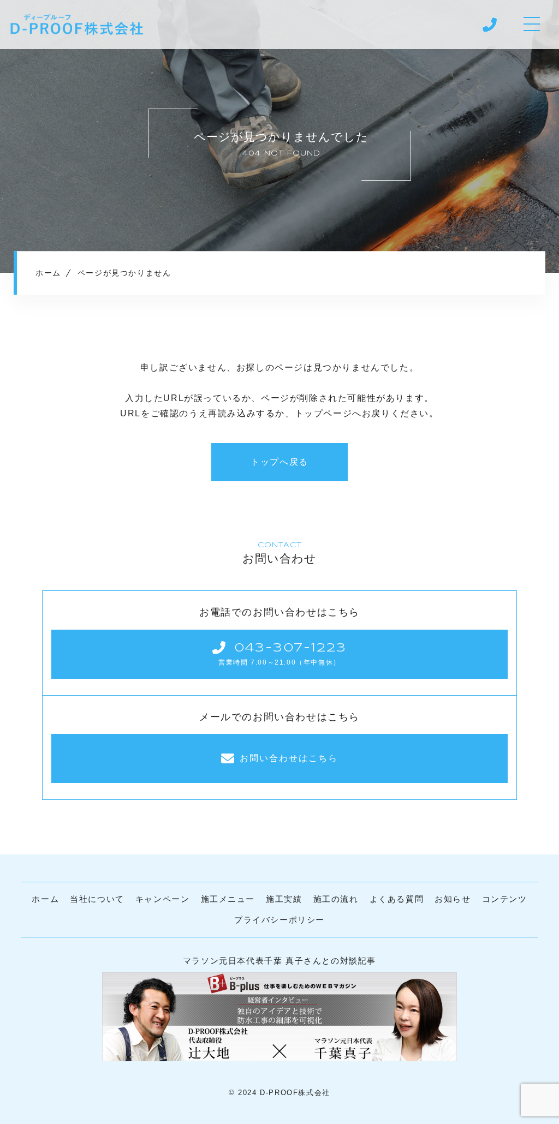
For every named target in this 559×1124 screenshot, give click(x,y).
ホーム (45, 899)
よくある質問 (397, 899)
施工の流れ (336, 899)
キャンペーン (162, 899)
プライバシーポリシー (279, 919)
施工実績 (284, 899)
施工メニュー (228, 899)
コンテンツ (504, 899)
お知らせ (453, 899)
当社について (97, 899)
